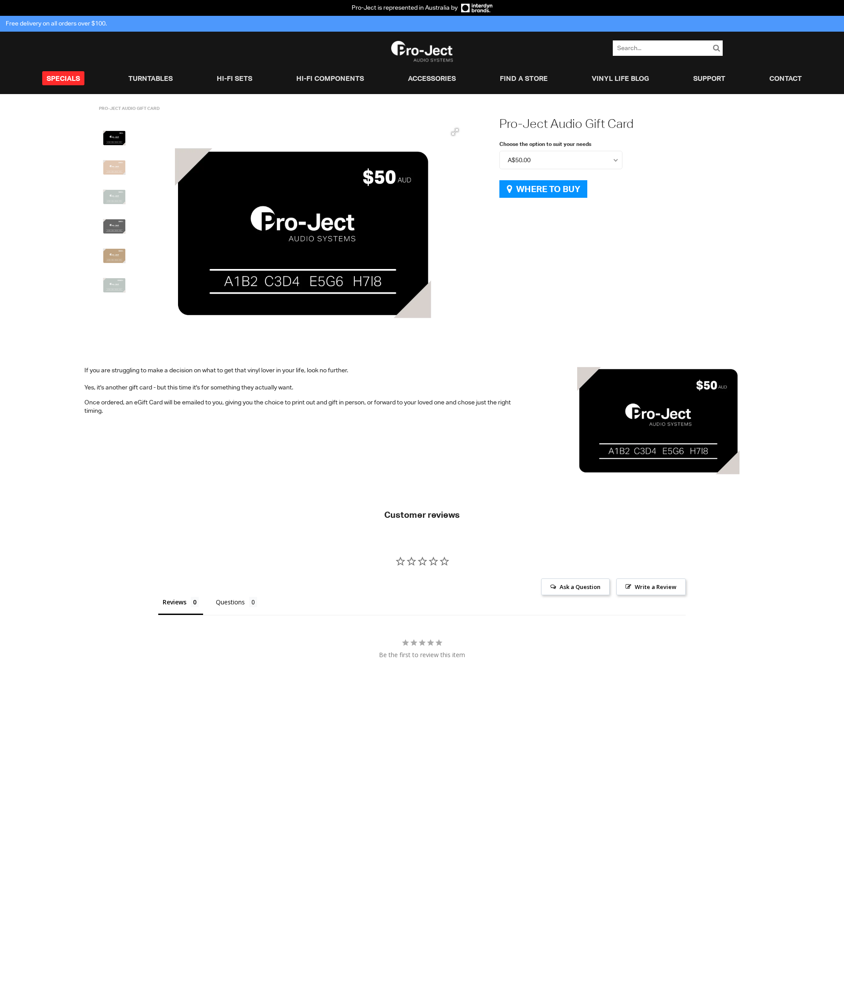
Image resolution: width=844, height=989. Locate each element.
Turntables (150, 78)
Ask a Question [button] (580, 587)
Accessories (432, 78)
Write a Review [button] (656, 587)
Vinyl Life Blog (620, 78)
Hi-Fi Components (330, 78)
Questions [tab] (230, 602)
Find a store (524, 78)
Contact (785, 78)
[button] (114, 138)
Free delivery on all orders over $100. (56, 23)
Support (709, 78)
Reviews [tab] (174, 602)
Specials (63, 78)
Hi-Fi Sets (234, 78)
